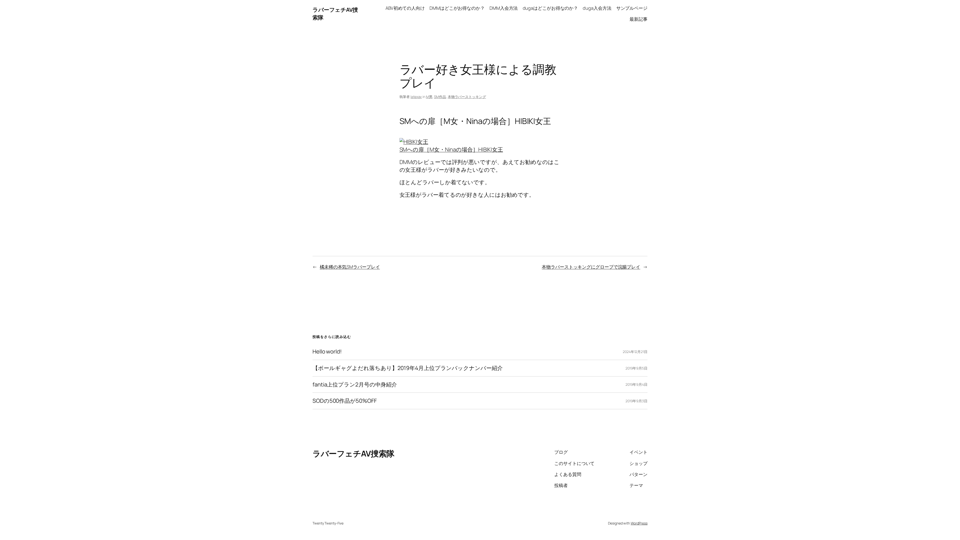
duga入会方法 (597, 8)
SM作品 (440, 96)
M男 (429, 96)
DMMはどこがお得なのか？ (457, 8)
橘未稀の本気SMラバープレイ (350, 267)
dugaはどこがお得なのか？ (550, 8)
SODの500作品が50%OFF (344, 401)
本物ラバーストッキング (467, 96)
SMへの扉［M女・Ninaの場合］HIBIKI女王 (451, 149)
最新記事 (639, 19)
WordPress (639, 523)
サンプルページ (632, 8)
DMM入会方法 (504, 8)
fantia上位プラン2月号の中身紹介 (354, 385)
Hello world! (327, 351)
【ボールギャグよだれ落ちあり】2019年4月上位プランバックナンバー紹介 (407, 368)
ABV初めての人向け (405, 8)
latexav (416, 96)
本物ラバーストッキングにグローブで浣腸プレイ (591, 267)
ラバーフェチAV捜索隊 (353, 453)
